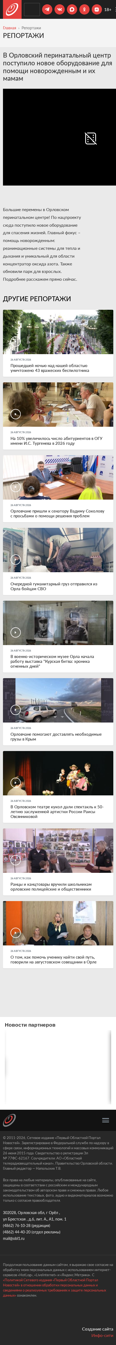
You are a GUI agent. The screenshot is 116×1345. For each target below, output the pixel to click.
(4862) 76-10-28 (16, 1225)
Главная (9, 28)
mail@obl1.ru (14, 1238)
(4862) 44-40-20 (16, 1232)
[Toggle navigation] (105, 1120)
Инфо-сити (102, 1335)
